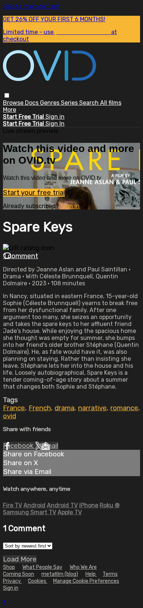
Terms (110, 574)
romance (124, 408)
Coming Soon (18, 574)
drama (64, 408)
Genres (50, 102)
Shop (9, 567)
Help (91, 574)
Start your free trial (34, 193)
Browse (14, 102)
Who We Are (83, 567)
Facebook (19, 446)
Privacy (12, 581)
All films (110, 102)
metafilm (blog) (59, 574)
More (9, 109)
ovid (9, 416)
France (14, 408)
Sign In (55, 123)
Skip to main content (31, 6)
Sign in (55, 116)
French (40, 408)
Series (70, 102)
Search (89, 102)
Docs (32, 102)
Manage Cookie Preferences (86, 581)
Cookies (37, 581)
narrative (92, 408)
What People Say (42, 567)
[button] (6, 95)
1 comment (20, 256)
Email (49, 446)
